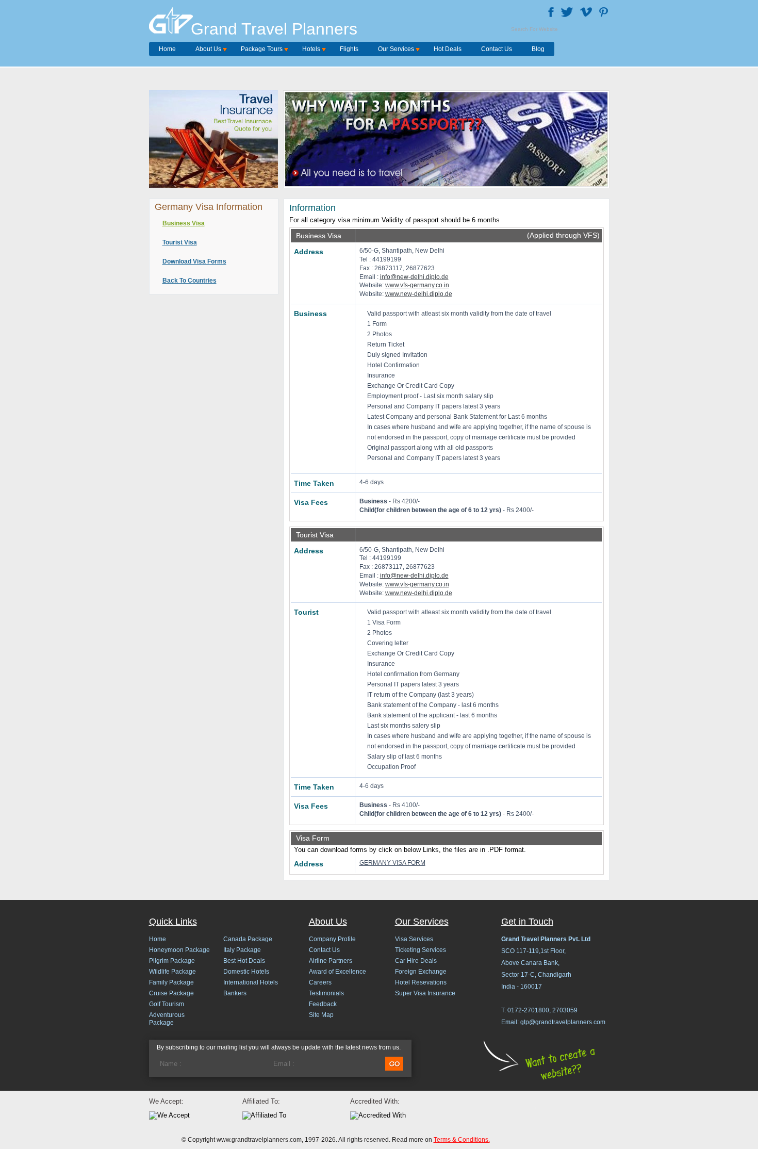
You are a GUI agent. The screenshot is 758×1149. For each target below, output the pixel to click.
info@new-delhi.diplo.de (414, 277)
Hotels (311, 49)
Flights (349, 49)
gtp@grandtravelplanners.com (562, 1022)
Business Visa (183, 223)
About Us (208, 49)
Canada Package (247, 939)
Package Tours (262, 49)
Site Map (321, 1015)
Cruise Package (171, 993)
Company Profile (332, 939)
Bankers (234, 993)
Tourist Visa (179, 242)
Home (167, 49)
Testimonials (326, 993)
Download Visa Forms (194, 261)
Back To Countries (189, 280)
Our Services (396, 49)
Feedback (323, 1004)
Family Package (171, 982)
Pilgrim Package (172, 960)
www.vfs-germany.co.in (417, 285)
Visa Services (414, 939)
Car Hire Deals (416, 960)
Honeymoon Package (179, 950)
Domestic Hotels (246, 971)
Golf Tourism (166, 1004)
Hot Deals (448, 49)
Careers (320, 982)
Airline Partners (330, 960)
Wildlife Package (172, 971)
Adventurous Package (167, 1018)
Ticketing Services (420, 950)
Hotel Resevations (421, 982)
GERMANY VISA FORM (392, 862)
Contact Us (496, 49)
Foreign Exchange (421, 971)
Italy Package (242, 950)
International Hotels (250, 982)
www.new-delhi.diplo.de (418, 294)
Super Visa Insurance (425, 993)
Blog (538, 49)
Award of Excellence (337, 971)
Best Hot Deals (244, 960)
